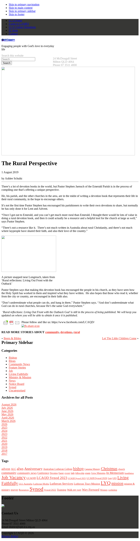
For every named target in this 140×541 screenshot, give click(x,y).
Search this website (12, 55)
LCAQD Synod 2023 (52, 478)
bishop (78, 468)
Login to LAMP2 (19, 23)
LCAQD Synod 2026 (97, 478)
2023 (4, 434)
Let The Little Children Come (119, 338)
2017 (4, 453)
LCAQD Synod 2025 (77, 478)
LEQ (114, 478)
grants (87, 473)
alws (20, 469)
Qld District (8, 39)
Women (104, 489)
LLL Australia (25, 483)
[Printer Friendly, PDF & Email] (11, 322)
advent (5, 469)
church (121, 469)
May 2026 (7, 414)
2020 (4, 443)
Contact (13, 33)
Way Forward (90, 489)
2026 (4, 424)
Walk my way (74, 489)
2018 (4, 450)
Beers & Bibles (12, 338)
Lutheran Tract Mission (87, 483)
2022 (4, 437)
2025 (4, 427)
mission (117, 483)
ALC (13, 469)
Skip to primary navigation (24, 4)
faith (73, 473)
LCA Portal (15, 20)
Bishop (13, 357)
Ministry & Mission (20, 377)
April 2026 (7, 417)
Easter (61, 473)
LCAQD (31, 478)
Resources (24, 490)
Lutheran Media (41, 483)
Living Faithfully (18, 374)
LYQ (106, 483)
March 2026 (8, 420)
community (52, 332)
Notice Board (16, 383)
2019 (4, 447)
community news (27, 473)
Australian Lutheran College (57, 469)
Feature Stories (17, 367)
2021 (4, 440)
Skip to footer (16, 14)
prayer (14, 489)
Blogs (12, 360)
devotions (66, 332)
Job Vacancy (13, 477)
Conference (43, 473)
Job (11, 370)
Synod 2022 (50, 489)
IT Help (13, 30)
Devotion (54, 473)
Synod (12, 387)
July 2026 (7, 407)
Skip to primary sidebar (22, 11)
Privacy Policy (9, 536)
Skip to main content (20, 7)
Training (61, 489)
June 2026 (7, 411)
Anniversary (33, 469)
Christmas (109, 468)
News (12, 380)
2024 (4, 430)
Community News (19, 364)
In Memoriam (115, 473)
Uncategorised (17, 390)
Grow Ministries (98, 473)
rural (76, 332)
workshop (112, 490)
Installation (129, 473)
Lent (110, 478)
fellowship (79, 473)
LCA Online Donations (22, 27)
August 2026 (8, 404)
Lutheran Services (61, 483)
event (67, 473)
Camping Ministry (92, 469)
